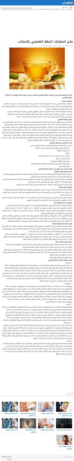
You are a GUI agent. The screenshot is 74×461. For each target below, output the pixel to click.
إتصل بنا (9, 459)
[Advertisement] (37, 25)
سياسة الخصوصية (6, 457)
